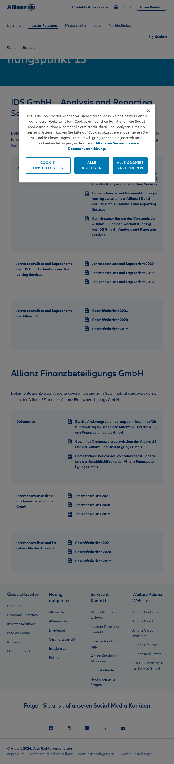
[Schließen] (149, 111)
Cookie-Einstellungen (48, 165)
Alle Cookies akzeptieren (130, 165)
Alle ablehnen (92, 165)
